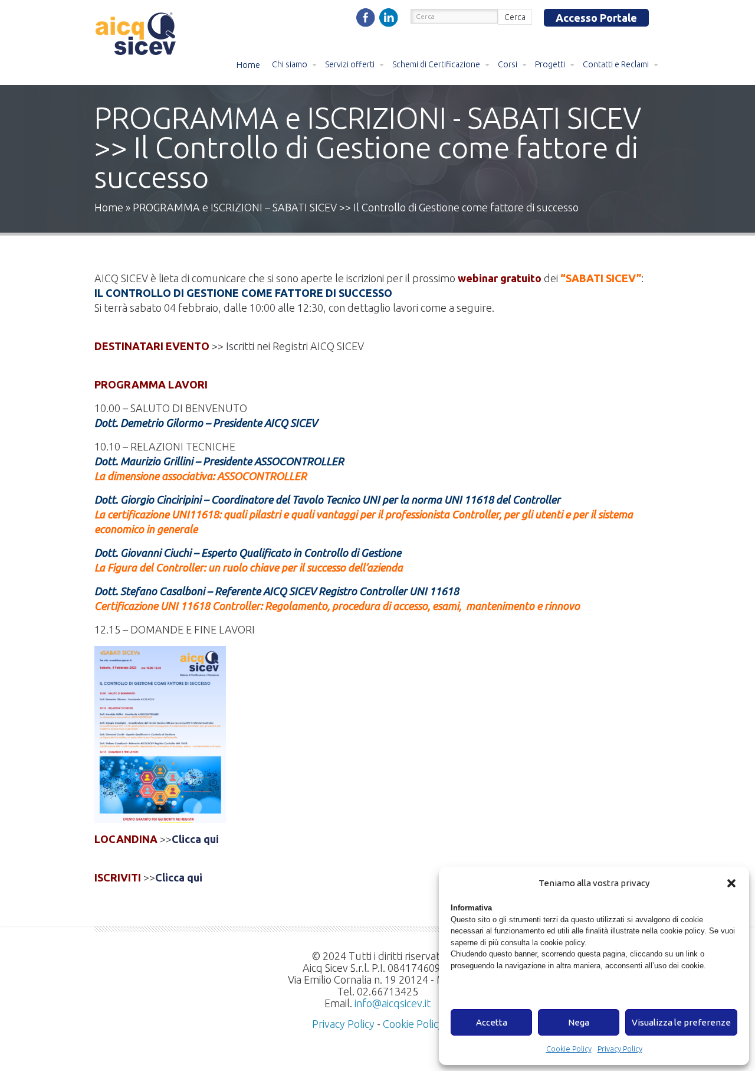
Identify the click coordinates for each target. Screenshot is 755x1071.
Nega (578, 1022)
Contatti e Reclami (616, 64)
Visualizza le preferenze (681, 1022)
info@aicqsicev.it (392, 1003)
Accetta (491, 1022)
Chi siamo (289, 64)
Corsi (507, 64)
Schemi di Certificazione (436, 64)
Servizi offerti (350, 64)
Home (248, 65)
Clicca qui (196, 839)
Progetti (550, 64)
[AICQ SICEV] (136, 35)
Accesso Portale (596, 18)
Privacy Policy (620, 1048)
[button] (731, 883)
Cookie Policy (569, 1048)
